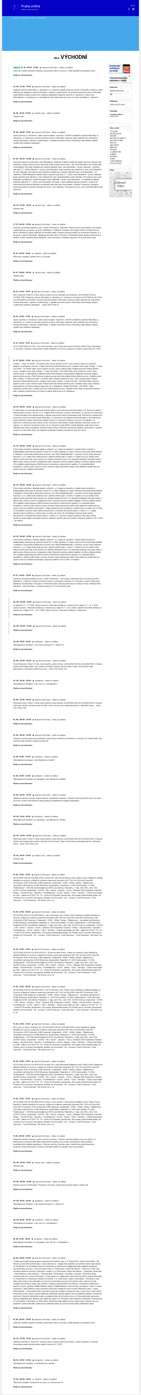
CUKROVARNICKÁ (116, 161)
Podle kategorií (25, 18)
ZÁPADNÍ (113, 136)
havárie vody (39, 113)
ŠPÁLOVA (113, 143)
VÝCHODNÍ (113, 131)
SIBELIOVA (113, 147)
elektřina (37, 253)
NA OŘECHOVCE (115, 133)
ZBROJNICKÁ (114, 145)
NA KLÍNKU (113, 156)
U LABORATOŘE (115, 152)
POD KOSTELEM (115, 163)
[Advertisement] (75, 34)
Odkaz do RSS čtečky (117, 104)
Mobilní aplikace (41, 18)
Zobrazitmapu (120, 184)
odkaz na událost (66, 67)
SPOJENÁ (113, 149)
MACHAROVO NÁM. (116, 140)
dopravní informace (50, 67)
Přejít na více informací (22, 75)
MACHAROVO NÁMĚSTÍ (118, 138)
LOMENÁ (113, 154)
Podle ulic (15, 18)
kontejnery (38, 641)
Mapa (33, 18)
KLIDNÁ (112, 159)
